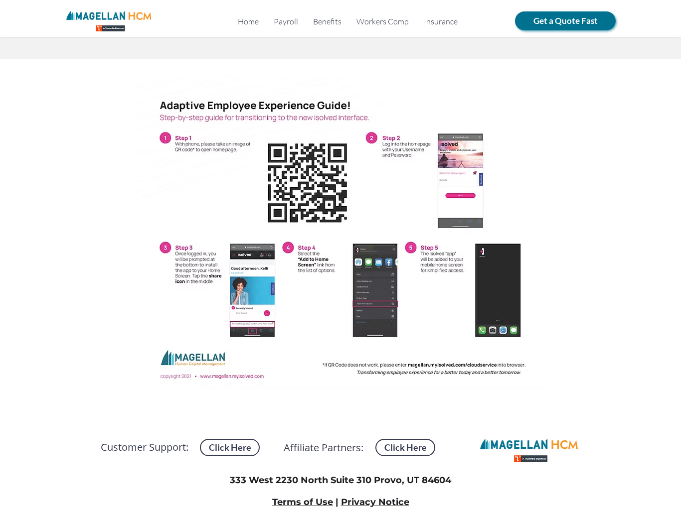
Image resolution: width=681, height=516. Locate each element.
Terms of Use (302, 502)
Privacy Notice (375, 502)
